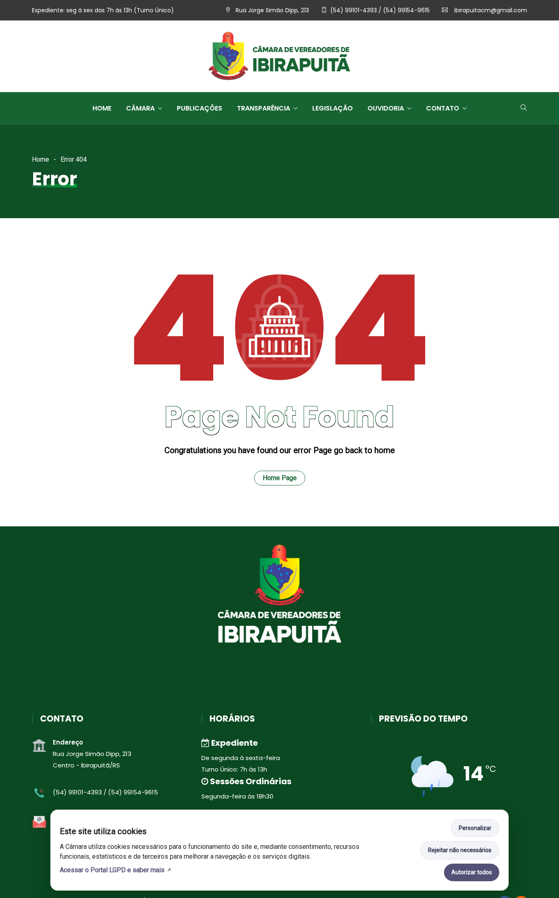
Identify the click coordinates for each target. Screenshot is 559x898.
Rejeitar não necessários (459, 850)
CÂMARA (140, 108)
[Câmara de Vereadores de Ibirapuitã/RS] (279, 57)
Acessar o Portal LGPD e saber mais (112, 870)
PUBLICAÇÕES (199, 108)
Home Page (280, 478)
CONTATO (442, 108)
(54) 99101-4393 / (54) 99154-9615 (380, 10)
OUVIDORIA (385, 108)
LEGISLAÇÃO (332, 108)
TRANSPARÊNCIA (263, 108)
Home (101, 108)
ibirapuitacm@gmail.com (490, 10)
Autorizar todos (471, 872)
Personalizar (475, 828)
